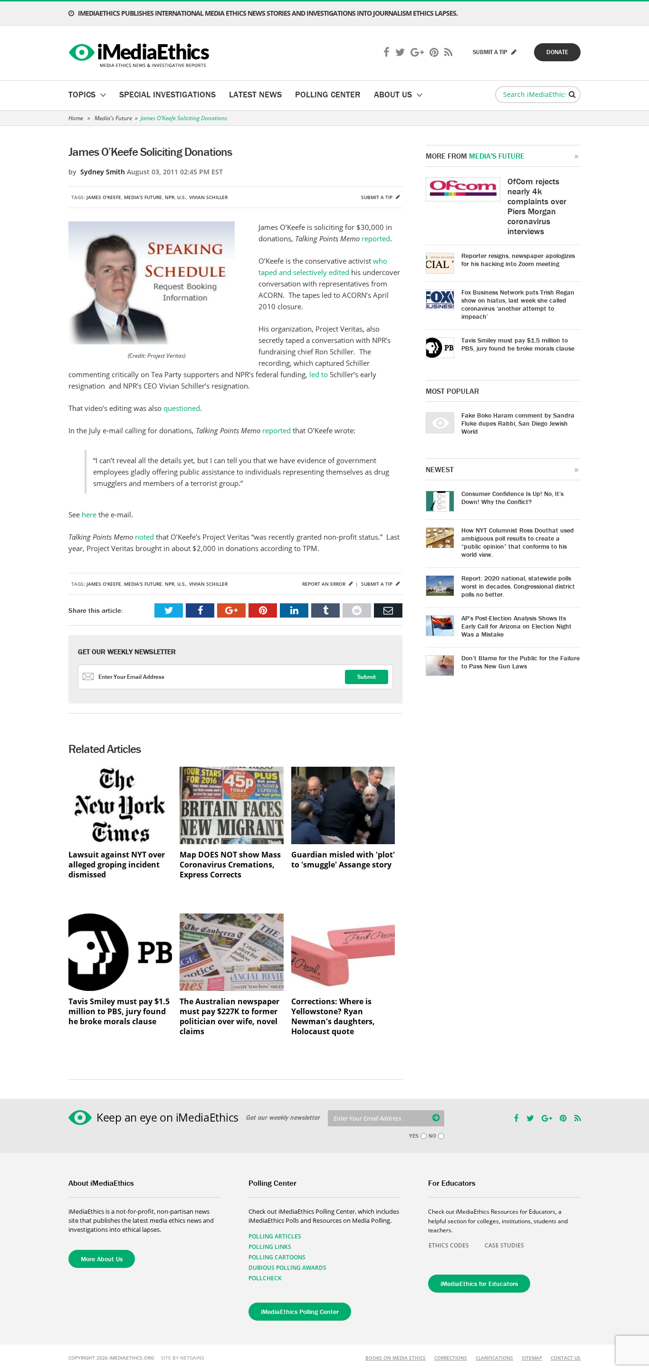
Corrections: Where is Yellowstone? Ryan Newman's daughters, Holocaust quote (333, 1017)
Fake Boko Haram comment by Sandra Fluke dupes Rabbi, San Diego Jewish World (517, 423)
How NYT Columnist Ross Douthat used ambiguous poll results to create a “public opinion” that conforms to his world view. (517, 542)
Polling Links (269, 1247)
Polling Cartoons (276, 1257)
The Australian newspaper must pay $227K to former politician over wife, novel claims (229, 1017)
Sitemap (532, 1357)
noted (144, 537)
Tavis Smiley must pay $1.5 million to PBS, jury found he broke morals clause (119, 1012)
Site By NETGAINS (182, 1357)
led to (318, 374)
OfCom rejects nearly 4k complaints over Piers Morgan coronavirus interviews (536, 206)
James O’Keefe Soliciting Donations (184, 118)
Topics (81, 94)
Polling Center (328, 94)
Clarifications (494, 1357)
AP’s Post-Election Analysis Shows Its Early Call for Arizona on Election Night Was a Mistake (516, 626)
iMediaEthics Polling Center (300, 1311)
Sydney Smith (102, 171)
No (432, 1136)
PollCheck (265, 1278)
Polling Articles (274, 1236)
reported (376, 238)
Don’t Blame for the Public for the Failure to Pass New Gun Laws (520, 662)
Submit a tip (377, 197)
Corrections (450, 1357)
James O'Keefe (103, 197)
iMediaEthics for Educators (479, 1283)
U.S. (181, 197)
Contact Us (566, 1357)
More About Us (102, 1259)
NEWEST (440, 469)
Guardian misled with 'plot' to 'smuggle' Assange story (343, 860)
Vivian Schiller (208, 197)
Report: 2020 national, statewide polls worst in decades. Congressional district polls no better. (518, 586)
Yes (414, 1136)
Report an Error (324, 584)
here (89, 514)
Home (75, 118)
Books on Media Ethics (395, 1357)
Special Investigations (167, 94)
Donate (557, 52)
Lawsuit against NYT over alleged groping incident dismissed (116, 865)
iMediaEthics (140, 53)
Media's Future (113, 118)
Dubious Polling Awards (287, 1268)
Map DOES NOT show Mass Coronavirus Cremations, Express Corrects (230, 865)
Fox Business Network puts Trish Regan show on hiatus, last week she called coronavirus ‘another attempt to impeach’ (517, 304)
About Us (393, 94)
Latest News (255, 94)
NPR (169, 197)
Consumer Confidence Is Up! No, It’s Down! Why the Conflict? (512, 497)
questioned (181, 408)
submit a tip (491, 52)
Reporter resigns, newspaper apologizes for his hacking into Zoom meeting (518, 259)
